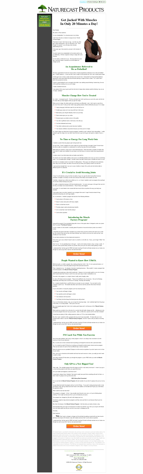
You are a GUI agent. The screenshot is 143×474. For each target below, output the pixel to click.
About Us (75, 450)
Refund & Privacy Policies (83, 450)
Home (65, 450)
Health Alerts (70, 450)
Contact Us (91, 450)
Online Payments (79, 470)
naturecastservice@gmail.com (81, 456)
